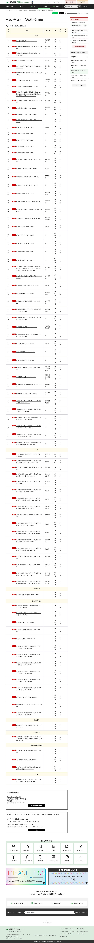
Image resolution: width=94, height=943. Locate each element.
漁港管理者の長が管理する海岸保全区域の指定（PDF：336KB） (28, 335)
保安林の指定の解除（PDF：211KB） (26, 114)
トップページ (8, 10)
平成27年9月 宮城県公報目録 (79, 66)
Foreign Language (47, 2)
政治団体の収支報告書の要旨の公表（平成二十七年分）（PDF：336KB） (28, 689)
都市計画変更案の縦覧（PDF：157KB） (27, 177)
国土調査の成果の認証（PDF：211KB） (27, 80)
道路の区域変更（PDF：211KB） (25, 127)
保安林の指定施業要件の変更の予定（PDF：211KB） (29, 121)
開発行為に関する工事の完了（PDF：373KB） (28, 566)
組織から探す (15, 10)
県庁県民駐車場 (50, 935)
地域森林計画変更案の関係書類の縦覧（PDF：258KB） (28, 54)
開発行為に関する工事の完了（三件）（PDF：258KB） (28, 455)
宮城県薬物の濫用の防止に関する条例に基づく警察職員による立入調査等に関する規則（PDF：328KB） (29, 739)
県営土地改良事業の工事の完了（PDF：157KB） (28, 160)
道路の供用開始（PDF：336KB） (25, 352)
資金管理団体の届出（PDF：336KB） (26, 697)
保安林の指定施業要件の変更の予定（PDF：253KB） (29, 277)
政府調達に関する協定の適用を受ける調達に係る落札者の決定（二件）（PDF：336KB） (28, 532)
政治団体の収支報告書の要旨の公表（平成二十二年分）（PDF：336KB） (28, 647)
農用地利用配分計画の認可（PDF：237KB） (28, 201)
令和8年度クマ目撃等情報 (78, 22)
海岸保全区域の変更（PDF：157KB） (26, 168)
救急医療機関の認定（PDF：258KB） (26, 41)
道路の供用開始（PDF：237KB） (25, 252)
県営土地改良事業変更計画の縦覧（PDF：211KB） (29, 101)
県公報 (33, 10)
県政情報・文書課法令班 (14, 797)
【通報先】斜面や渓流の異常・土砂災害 (79, 41)
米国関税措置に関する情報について (79, 36)
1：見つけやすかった (14, 826)
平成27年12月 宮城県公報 (79, 80)
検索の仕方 (86, 6)
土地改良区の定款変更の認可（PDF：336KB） (28, 368)
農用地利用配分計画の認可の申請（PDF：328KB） (29, 385)
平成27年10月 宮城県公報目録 (79, 61)
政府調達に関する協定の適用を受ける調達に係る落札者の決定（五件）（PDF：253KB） (28, 499)
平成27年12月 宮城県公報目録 (79, 76)
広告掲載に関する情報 (83, 931)
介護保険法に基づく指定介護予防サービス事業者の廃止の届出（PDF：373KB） (28, 443)
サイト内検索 (65, 6)
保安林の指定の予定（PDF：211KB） (26, 108)
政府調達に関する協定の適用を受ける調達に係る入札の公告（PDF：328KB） (28, 541)
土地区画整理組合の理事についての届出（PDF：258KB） (28, 67)
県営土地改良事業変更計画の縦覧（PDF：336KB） (29, 515)
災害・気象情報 (69, 2)
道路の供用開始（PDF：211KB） (25, 146)
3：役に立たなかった (33, 821)
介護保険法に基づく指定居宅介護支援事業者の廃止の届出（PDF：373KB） (28, 435)
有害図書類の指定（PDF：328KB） (26, 377)
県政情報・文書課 (27, 10)
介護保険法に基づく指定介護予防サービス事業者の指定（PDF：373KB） (28, 418)
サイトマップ (64, 936)
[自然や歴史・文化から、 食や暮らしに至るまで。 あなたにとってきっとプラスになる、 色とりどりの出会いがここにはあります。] (25, 881)
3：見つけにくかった (37, 826)
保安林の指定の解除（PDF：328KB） (26, 393)
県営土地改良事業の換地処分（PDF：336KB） (28, 302)
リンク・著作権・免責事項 (67, 928)
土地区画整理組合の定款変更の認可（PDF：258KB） (29, 73)
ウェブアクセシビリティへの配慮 (68, 931)
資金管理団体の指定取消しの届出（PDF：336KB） (29, 705)
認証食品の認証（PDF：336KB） (25, 293)
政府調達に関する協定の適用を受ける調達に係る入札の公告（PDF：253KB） (28, 507)
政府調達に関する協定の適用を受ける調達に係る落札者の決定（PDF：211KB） (28, 475)
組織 (45, 6)
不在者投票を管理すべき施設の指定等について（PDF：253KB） (28, 614)
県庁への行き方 (38, 935)
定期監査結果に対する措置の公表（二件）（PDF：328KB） (29, 726)
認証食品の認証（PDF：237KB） (25, 193)
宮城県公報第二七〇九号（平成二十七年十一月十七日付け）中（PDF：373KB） (28, 780)
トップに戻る (10, 6)
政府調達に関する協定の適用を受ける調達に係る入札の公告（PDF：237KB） (28, 491)
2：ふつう (22, 821)
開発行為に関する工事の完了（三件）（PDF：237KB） (28, 482)
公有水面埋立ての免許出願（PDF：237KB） (28, 218)
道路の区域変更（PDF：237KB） (25, 227)
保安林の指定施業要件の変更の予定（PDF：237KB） (29, 210)
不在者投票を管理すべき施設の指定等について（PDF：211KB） (28, 606)
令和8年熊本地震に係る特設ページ (79, 26)
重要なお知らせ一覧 (79, 46)
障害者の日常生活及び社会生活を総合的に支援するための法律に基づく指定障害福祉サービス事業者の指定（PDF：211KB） (28, 94)
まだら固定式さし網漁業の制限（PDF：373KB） (28, 751)
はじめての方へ (81, 933)
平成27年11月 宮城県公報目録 (79, 71)
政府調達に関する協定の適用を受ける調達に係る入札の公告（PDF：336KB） (28, 524)
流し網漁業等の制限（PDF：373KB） (26, 759)
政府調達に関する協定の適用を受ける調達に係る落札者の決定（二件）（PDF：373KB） (28, 582)
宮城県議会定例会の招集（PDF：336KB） (28, 285)
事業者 (58, 6)
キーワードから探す (15, 912)
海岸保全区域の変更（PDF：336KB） (26, 327)
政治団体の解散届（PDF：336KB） (26, 639)
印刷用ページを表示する (72, 13)
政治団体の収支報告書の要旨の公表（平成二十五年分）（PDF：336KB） (28, 672)
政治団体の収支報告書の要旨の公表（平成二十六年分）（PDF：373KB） (28, 714)
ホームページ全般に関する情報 (68, 933)
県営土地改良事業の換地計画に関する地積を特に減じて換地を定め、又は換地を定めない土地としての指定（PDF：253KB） (28, 268)
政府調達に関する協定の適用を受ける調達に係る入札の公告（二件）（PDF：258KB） (28, 462)
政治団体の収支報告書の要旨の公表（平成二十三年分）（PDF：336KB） (28, 655)
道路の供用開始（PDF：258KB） (25, 60)
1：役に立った (12, 821)
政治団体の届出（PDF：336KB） (25, 622)
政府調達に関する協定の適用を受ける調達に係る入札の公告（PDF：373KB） (28, 574)
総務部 (20, 10)
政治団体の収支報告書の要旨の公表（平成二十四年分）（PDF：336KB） (28, 664)
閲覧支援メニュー (59, 2)
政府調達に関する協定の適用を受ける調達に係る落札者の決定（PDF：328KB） (28, 549)
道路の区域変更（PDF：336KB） (25, 343)
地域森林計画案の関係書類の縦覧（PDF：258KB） (29, 47)
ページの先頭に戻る (47, 922)
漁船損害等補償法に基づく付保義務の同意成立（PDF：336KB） (28, 310)
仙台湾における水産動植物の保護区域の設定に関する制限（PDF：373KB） (28, 768)
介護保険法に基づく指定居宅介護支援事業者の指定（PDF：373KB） (28, 410)
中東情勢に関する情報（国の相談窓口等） (79, 31)
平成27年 (38, 10)
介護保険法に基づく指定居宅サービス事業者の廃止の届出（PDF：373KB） (28, 427)
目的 (21, 6)
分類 (33, 6)
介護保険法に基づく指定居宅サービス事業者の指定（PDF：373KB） (28, 402)
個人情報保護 (81, 928)
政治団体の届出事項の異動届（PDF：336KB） (28, 630)
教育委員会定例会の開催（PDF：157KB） (28, 595)
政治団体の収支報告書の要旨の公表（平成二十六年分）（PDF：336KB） (28, 680)
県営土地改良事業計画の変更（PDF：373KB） (28, 557)
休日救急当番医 (81, 2)
